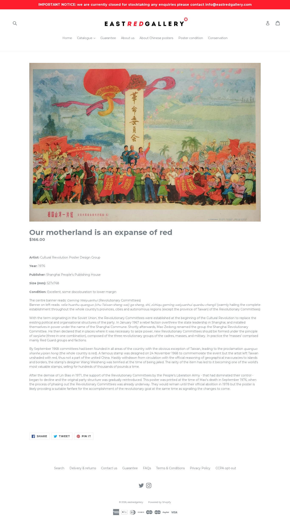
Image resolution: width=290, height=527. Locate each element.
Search (59, 468)
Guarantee (108, 38)
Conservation (218, 38)
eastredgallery (135, 502)
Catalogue (87, 38)
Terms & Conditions (170, 468)
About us (127, 38)
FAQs (147, 468)
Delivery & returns (82, 468)
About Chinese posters (156, 38)
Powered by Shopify (159, 502)
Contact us (109, 468)
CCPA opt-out (225, 468)
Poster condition (190, 38)
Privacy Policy (200, 468)
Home (67, 38)
